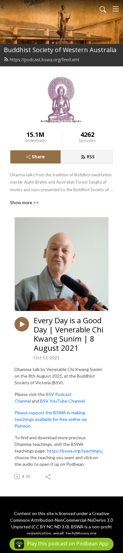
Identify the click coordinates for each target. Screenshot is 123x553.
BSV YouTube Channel (62, 401)
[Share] (48, 476)
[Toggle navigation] (115, 9)
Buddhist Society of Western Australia (60, 50)
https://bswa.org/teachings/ (74, 450)
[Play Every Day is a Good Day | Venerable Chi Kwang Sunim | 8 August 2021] (22, 324)
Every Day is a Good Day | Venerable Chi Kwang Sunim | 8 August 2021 (68, 334)
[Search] (102, 9)
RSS (91, 157)
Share (38, 157)
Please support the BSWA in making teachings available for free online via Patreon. (51, 419)
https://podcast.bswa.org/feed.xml (44, 60)
